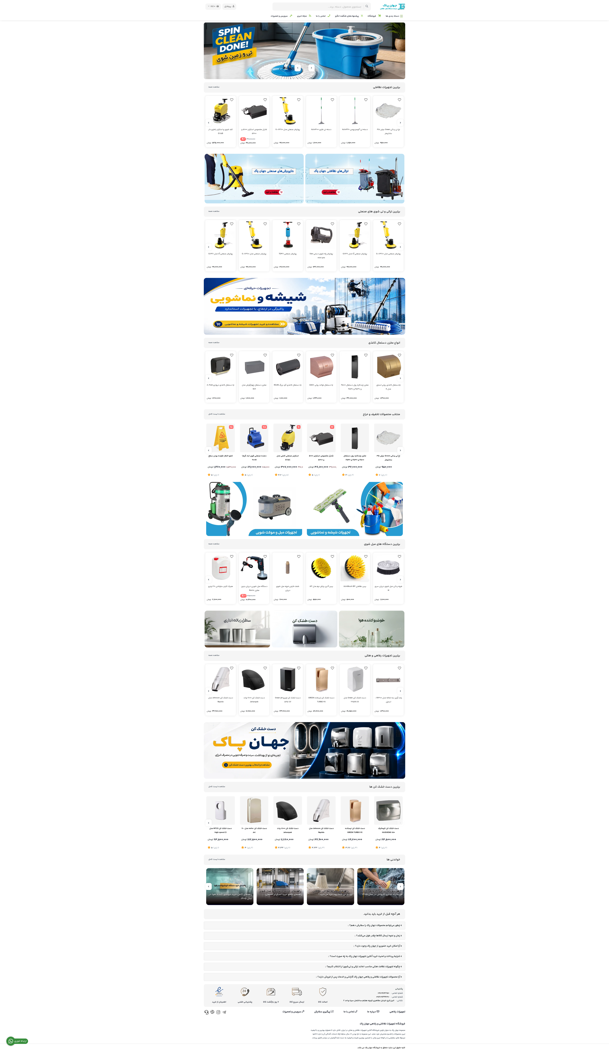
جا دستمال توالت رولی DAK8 (321, 385)
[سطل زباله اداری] (237, 629)
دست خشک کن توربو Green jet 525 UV (288, 699)
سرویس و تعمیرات (279, 16)
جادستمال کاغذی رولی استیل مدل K (388, 387)
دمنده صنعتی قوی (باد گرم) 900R (254, 457)
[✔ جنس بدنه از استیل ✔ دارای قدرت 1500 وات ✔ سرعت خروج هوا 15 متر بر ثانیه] (388, 810)
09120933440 (382, 997)
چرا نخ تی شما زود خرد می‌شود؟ (335, 894)
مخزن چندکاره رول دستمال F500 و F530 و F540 (355, 387)
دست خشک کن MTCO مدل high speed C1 (220, 830)
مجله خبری (302, 16)
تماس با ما (321, 16)
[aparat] (212, 1012)
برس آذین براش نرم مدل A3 (321, 586)
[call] (206, 1013)
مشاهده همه (213, 87)
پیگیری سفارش (322, 1012)
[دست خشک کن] (304, 629)
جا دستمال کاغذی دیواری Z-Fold (220, 385)
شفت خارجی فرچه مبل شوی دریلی (287, 588)
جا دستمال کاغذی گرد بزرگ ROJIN (287, 385)
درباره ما (371, 1012)
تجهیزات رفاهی (397, 1012)
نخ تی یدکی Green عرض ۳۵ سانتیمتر (388, 131)
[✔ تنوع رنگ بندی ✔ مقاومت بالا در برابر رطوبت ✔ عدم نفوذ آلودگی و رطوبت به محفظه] (254, 366)
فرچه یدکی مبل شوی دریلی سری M (388, 588)
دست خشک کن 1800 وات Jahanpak (254, 699)
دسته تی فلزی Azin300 (321, 129)
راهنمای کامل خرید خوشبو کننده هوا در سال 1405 (230, 897)
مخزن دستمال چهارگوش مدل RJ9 (254, 387)
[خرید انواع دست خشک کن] (304, 750)
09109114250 (383, 993)
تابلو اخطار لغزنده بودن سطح (220, 456)
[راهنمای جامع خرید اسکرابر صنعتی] (280, 886)
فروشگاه (372, 16)
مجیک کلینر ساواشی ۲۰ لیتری (220, 586)
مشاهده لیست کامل (216, 414)
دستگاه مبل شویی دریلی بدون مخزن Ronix (254, 588)
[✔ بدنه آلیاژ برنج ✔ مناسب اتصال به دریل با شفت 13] (287, 567)
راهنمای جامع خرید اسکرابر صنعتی (283, 894)
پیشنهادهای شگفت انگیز (347, 16)
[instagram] (218, 1013)
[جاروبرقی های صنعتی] (254, 178)
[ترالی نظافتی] (354, 178)
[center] (367, 6)
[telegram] (224, 1013)
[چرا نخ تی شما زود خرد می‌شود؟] (330, 886)
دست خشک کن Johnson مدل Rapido (220, 699)
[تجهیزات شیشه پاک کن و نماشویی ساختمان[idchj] (304, 306)
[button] (311, 74)
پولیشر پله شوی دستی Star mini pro (321, 255)
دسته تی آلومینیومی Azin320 (355, 129)
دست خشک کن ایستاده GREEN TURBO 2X (321, 699)
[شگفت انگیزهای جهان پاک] (304, 51)
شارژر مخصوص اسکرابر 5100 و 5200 (254, 131)
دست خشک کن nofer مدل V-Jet (254, 830)
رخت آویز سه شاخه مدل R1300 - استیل (388, 699)
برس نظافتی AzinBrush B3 (355, 586)
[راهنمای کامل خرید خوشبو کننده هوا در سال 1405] (229, 886)
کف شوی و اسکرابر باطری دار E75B (220, 131)
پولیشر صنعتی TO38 (288, 253)
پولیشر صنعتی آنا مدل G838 (355, 253)
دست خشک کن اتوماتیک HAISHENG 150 (388, 830)
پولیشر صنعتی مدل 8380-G (287, 129)
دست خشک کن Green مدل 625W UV (355, 699)
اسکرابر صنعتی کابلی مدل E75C (288, 457)
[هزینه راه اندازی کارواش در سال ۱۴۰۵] (381, 886)
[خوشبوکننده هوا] (371, 629)
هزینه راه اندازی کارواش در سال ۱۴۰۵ (382, 894)
